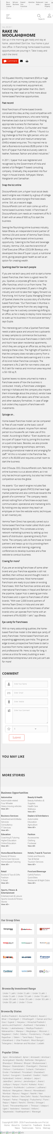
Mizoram (43, 1031)
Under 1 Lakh (9, 993)
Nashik (33, 1093)
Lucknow (30, 1087)
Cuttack (29, 1069)
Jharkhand (28, 1025)
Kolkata (32, 1084)
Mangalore (17, 1090)
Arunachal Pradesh (28, 1016)
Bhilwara (18, 1063)
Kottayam (7, 1087)
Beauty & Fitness (8, 856)
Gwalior (36, 1075)
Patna (14, 1099)
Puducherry (35, 1099)
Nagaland (6, 1034)
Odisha (23, 1034)
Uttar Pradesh (22, 1040)
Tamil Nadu (27, 1037)
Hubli (44, 1075)
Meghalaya (31, 1031)
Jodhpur (7, 1084)
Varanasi (25, 1108)
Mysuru (15, 1093)
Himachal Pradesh (36, 1022)
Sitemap (46, 1128)
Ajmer (25, 1057)
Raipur (6, 1102)
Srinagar (40, 1102)
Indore (18, 1078)
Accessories (33, 838)
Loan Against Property (47, 4)
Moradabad (38, 1090)
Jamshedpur (29, 1081)
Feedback (37, 1125)
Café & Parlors (34, 875)
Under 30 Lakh (42, 999)
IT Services (6, 827)
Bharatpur (7, 1063)
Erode (5, 1072)
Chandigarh (13, 1019)
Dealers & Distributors (38, 816)
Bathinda (29, 1060)
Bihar (4, 1019)
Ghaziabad (39, 1072)
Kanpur (16, 1084)
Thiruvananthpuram (19, 1105)
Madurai (6, 1090)
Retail (4, 871)
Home (7, 1125)
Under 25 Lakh (26, 999)
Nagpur (24, 1093)
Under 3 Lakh (38, 993)
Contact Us (26, 1125)
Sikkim (17, 1037)
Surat (5, 1105)
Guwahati (26, 1075)
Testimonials (27, 1128)
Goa (4, 1022)
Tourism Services (35, 862)
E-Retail (4, 880)
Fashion (31, 834)
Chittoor (6, 1069)
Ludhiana (41, 1087)
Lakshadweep (17, 1028)
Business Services (9, 816)
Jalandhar (7, 1081)
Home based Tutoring (10, 862)
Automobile (33, 819)
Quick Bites (33, 877)
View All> (31, 846)
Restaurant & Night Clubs (39, 880)
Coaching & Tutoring (10, 838)
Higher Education (8, 840)
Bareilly (19, 1060)
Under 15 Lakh (41, 996)
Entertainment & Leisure (11, 896)
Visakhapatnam (22, 1111)
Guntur (6, 1075)
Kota (40, 1084)
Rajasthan (6, 1037)
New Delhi (25, 1096)
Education (32, 822)
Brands (47, 1125)
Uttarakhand (7, 1040)
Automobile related (9, 800)
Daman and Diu (44, 1019)
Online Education (8, 843)
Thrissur (34, 1105)
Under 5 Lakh (9, 996)
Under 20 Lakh (10, 999)
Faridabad (15, 1072)
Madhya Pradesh (34, 1028)
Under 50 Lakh (10, 1002)
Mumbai (6, 1093)
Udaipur (44, 1105)
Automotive (6, 797)
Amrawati (35, 1057)
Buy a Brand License (8, 4)
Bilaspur (6, 1066)
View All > (5, 809)
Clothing (31, 840)
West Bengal (37, 1040)
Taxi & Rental (33, 859)
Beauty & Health (35, 797)
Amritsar (45, 1057)
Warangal (36, 1111)
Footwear (32, 843)
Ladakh (40, 1043)
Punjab (46, 1034)
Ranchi (22, 1102)
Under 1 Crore (25, 1002)
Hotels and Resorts (36, 856)
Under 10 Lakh (25, 996)
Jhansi (40, 1081)
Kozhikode (19, 1087)
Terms (38, 1128)
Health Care (33, 806)
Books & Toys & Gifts (10, 875)
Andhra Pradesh (9, 1016)
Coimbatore (18, 1069)
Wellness (32, 809)
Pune (45, 1099)
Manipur (20, 1031)
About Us (15, 1125)
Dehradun (40, 1069)
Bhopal (27, 1063)
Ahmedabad (15, 1057)
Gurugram (15, 1075)
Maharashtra (7, 1031)
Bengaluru (40, 1060)
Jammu (17, 1081)
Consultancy (6, 825)
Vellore (34, 1108)
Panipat (6, 1099)
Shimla (30, 1102)
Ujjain (5, 1108)
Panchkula (44, 1096)
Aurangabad (8, 1060)
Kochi (24, 1084)
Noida (35, 1096)
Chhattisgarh (28, 1019)
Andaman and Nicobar (24, 1043)
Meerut (27, 1090)
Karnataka (40, 1025)
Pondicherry (35, 1034)
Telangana (6, 1043)
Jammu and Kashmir (11, 1025)
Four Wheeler (7, 803)
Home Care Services (10, 859)
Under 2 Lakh (23, 993)
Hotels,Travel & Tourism (39, 853)
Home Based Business (11, 853)
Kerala (5, 1028)
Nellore (15, 1096)
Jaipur (37, 1078)
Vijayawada (8, 1111)
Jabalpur (27, 1078)
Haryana (21, 1022)
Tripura (38, 1037)
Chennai (42, 1066)
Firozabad (27, 1072)
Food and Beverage (37, 871)
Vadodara (14, 1108)
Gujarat (11, 1022)
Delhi (15, 1034)
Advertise (31, 2)
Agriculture (32, 825)
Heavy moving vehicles (11, 806)
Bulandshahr (18, 1066)
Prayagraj (23, 1099)
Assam (42, 1016)
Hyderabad (8, 1078)
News (17, 1128)
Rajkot (14, 1102)
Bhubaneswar (39, 1063)
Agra (5, 1057)
